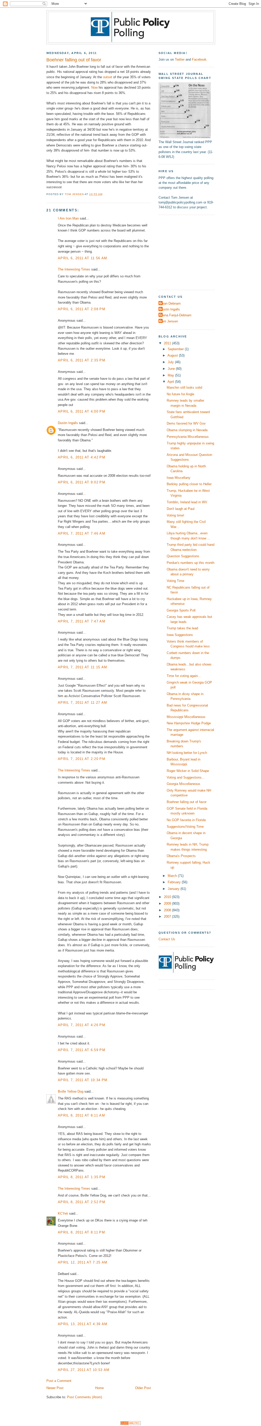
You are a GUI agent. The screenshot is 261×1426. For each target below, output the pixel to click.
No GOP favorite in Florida (186, 820)
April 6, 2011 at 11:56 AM (82, 258)
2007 (168, 916)
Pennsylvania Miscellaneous (188, 437)
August (173, 355)
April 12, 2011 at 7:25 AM (82, 1262)
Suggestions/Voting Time (185, 827)
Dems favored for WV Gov (186, 423)
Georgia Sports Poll (181, 610)
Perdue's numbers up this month (190, 563)
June (172, 369)
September (176, 349)
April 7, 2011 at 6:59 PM (81, 1050)
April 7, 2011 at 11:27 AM (82, 702)
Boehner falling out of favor (186, 802)
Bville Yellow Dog (70, 1091)
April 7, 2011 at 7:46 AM (81, 533)
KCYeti (63, 1213)
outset (107, 77)
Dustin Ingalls (68, 423)
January (174, 889)
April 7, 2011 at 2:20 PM (81, 759)
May (171, 375)
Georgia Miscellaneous (183, 784)
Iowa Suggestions (180, 635)
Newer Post (54, 1388)
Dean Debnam (170, 303)
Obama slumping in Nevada (187, 430)
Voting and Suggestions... (186, 777)
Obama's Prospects (181, 856)
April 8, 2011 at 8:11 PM (81, 1232)
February (175, 882)
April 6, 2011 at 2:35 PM (81, 360)
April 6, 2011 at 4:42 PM (81, 457)
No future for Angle (180, 394)
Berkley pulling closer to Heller (189, 484)
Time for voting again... (184, 676)
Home (99, 1388)
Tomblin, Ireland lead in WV (187, 502)
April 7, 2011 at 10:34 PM (82, 1080)
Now (94, 87)
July (171, 362)
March (173, 876)
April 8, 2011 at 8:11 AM (81, 1115)
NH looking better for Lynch (187, 753)
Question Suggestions (183, 556)
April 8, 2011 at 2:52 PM (81, 1202)
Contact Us (167, 939)
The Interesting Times (74, 269)
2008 (168, 910)
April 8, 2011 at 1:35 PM (81, 1177)
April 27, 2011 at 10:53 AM (83, 1370)
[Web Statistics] (130, 1424)
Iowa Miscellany (178, 478)
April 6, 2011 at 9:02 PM (81, 482)
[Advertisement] (190, 251)
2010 (168, 897)
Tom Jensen (169, 321)
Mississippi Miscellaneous (186, 717)
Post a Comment (58, 1381)
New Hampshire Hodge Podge (189, 723)
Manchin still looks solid (184, 387)
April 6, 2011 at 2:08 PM (81, 309)
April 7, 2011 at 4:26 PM (81, 1025)
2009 (168, 903)
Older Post (143, 1388)
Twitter (180, 59)
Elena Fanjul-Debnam (175, 315)
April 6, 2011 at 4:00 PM (81, 411)
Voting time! (175, 515)
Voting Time (175, 581)
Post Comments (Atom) (84, 1397)
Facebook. (199, 59)
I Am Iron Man (68, 218)
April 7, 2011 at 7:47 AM (81, 621)
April (171, 382)
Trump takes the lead (182, 628)
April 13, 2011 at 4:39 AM (82, 1324)
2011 (168, 343)
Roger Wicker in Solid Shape (188, 771)
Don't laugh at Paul (180, 509)
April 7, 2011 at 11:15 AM (82, 667)
